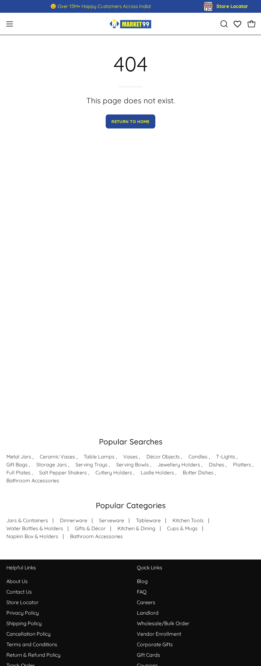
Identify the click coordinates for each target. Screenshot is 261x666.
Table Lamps (99, 456)
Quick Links (149, 568)
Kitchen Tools (188, 520)
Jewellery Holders (179, 464)
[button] (223, 23)
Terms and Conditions (31, 644)
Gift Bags (17, 464)
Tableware (148, 520)
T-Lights (225, 456)
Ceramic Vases (57, 456)
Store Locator (22, 602)
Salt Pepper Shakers (63, 472)
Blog (142, 581)
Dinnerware (73, 520)
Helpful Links (21, 568)
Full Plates (18, 472)
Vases (130, 456)
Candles (198, 456)
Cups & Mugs (182, 528)
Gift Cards (148, 655)
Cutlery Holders (113, 472)
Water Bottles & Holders (34, 528)
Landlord (148, 613)
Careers (146, 602)
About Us (17, 581)
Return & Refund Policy (33, 655)
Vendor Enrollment (159, 634)
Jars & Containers (27, 520)
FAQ (141, 592)
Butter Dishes (198, 472)
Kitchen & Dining (136, 528)
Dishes (216, 464)
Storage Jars (51, 464)
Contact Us (19, 592)
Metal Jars (18, 456)
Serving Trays (91, 464)
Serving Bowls (132, 464)
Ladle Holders (157, 472)
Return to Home (130, 121)
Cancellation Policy (28, 634)
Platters (242, 464)
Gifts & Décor (90, 528)
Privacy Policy (22, 613)
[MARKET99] (130, 24)
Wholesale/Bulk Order (163, 623)
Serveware (111, 520)
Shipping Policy (24, 623)
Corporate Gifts (155, 644)
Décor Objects (163, 456)
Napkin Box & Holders (32, 536)
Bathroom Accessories (32, 480)
